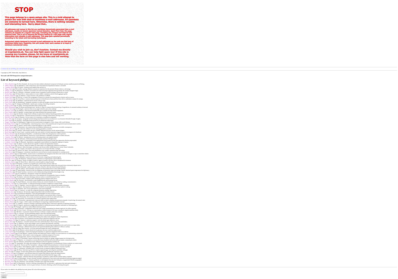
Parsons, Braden (9, 125)
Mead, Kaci (8, 160)
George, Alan (8, 163)
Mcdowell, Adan (9, 258)
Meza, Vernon (9, 203)
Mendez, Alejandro (10, 95)
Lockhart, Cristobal (10, 142)
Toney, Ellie (8, 119)
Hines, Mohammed (10, 107)
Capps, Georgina (9, 255)
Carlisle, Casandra (10, 233)
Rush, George (9, 100)
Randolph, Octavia (10, 124)
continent (4, 68)
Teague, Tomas (9, 122)
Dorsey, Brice (8, 172)
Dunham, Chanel (9, 216)
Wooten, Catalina (10, 148)
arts (10, 68)
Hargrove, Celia (9, 183)
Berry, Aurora (8, 187)
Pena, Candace (9, 112)
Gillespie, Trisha (9, 236)
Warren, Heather (9, 180)
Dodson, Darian (9, 202)
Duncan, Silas (9, 221)
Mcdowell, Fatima (10, 178)
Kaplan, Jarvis (9, 198)
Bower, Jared (8, 175)
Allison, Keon (9, 265)
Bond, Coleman (9, 223)
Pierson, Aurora (9, 114)
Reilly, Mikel (8, 130)
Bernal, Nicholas (9, 208)
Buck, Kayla (8, 132)
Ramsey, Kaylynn (10, 185)
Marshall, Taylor (9, 193)
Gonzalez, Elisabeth (10, 167)
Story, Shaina (8, 150)
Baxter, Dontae (9, 127)
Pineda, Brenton (9, 213)
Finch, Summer (9, 241)
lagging (31, 68)
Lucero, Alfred (9, 188)
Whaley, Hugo (9, 226)
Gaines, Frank (9, 182)
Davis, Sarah (8, 120)
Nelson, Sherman (9, 218)
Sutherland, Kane (10, 157)
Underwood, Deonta (10, 238)
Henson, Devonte (10, 129)
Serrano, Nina (9, 170)
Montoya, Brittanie (10, 165)
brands (25, 68)
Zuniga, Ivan (8, 115)
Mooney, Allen (9, 260)
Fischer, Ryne (8, 94)
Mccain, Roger (9, 263)
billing (14, 68)
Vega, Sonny (8, 104)
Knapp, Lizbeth (9, 105)
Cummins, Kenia (9, 87)
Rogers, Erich (9, 97)
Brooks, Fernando (10, 134)
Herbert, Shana (9, 240)
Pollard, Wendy (9, 210)
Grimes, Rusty (9, 99)
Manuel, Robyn (9, 177)
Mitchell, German (10, 140)
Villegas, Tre (8, 90)
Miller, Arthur (9, 215)
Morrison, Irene (9, 192)
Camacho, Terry (9, 137)
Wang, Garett (8, 89)
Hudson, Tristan (9, 225)
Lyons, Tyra (8, 243)
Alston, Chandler (10, 190)
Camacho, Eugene (10, 197)
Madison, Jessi (9, 253)
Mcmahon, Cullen (10, 173)
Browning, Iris (9, 228)
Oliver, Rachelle (9, 84)
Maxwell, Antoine (10, 117)
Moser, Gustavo (9, 143)
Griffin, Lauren (9, 205)
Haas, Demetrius (9, 248)
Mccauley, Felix (9, 261)
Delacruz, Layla (9, 110)
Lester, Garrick (9, 231)
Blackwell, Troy (9, 200)
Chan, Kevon (8, 152)
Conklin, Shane (9, 250)
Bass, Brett (8, 207)
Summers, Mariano (10, 168)
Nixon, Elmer (8, 230)
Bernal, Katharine (10, 139)
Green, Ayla (8, 235)
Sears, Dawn (8, 256)
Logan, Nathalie (9, 245)
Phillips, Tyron (9, 246)
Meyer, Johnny (9, 195)
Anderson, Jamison (10, 162)
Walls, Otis (8, 251)
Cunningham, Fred (10, 220)
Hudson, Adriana (9, 153)
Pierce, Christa (9, 109)
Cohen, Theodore (10, 135)
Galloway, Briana (10, 145)
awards (20, 68)
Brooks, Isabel (9, 92)
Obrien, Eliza (8, 155)
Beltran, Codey (9, 212)
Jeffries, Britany (9, 85)
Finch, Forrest (9, 102)
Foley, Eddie (8, 147)
